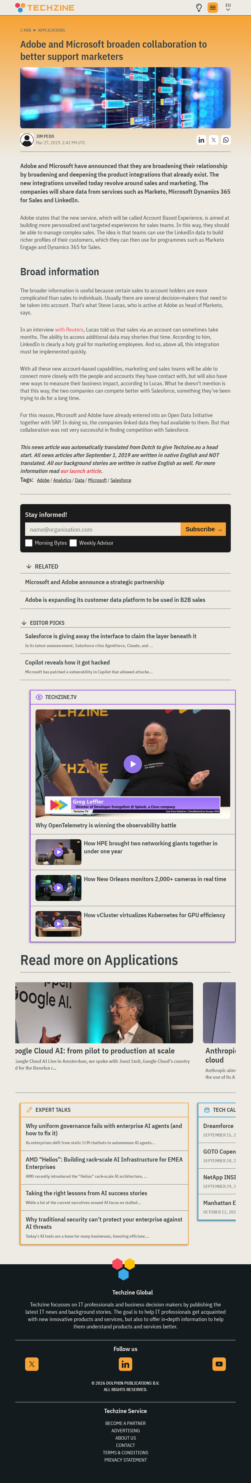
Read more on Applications (99, 959)
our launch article (80, 470)
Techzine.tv (61, 697)
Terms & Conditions (125, 1452)
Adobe (43, 480)
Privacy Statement (125, 1460)
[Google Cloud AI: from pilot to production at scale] (99, 1012)
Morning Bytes (51, 542)
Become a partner (125, 1423)
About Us (125, 1438)
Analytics (62, 480)
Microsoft (97, 480)
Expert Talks (53, 1109)
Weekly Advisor (96, 542)
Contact (125, 1445)
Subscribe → (204, 529)
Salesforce (121, 480)
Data (79, 480)
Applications (51, 30)
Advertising (125, 1430)
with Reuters (69, 329)
